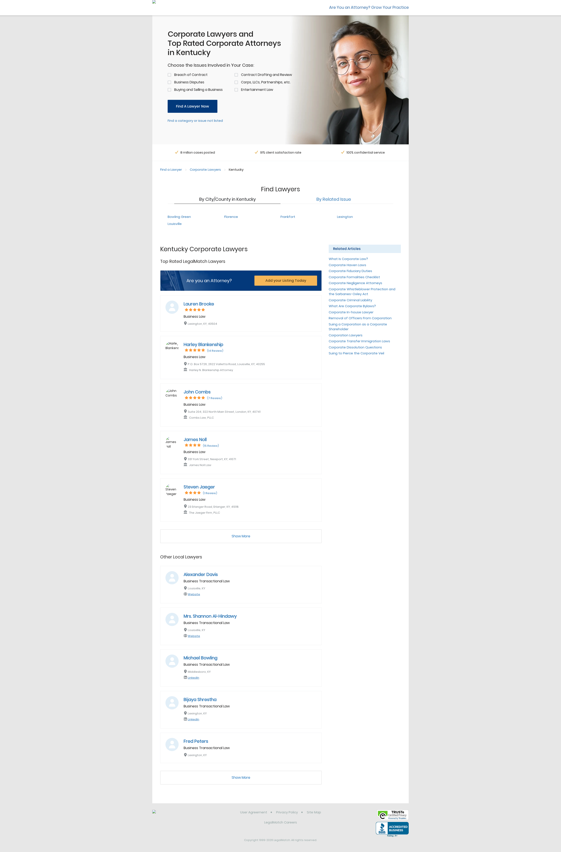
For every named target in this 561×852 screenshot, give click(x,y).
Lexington (345, 216)
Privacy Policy (287, 812)
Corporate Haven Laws (347, 265)
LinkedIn (193, 678)
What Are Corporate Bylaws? (352, 306)
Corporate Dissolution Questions (355, 347)
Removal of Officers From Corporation (360, 318)
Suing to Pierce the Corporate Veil (356, 353)
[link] (174, 815)
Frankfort (287, 216)
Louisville (175, 223)
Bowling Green (179, 216)
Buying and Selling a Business (198, 89)
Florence (231, 216)
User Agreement (253, 812)
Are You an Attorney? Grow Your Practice (369, 7)
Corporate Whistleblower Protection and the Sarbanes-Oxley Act (362, 291)
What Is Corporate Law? (348, 258)
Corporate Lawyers (205, 169)
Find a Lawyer (171, 169)
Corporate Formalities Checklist (354, 277)
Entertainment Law (257, 89)
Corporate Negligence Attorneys (355, 283)
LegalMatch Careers (280, 822)
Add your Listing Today (285, 280)
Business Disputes (189, 82)
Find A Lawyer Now (192, 106)
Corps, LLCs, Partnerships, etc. (266, 82)
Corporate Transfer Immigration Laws (359, 341)
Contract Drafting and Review (266, 74)
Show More (241, 536)
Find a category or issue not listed (195, 120)
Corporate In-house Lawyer (351, 312)
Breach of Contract (191, 74)
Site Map (314, 812)
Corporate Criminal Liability (350, 300)
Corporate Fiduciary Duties (350, 271)
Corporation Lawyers (345, 335)
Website (194, 594)
